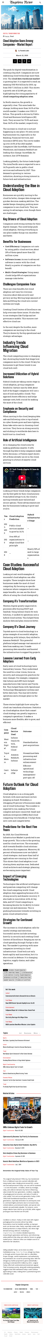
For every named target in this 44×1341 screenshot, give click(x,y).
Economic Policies (7, 1077)
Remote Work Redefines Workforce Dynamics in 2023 (21, 1161)
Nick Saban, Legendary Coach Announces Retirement (16, 1040)
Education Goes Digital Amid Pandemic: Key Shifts (20, 1145)
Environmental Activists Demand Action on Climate (20, 996)
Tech (4, 1071)
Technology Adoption (23, 980)
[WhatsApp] (29, 61)
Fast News (9, 1000)
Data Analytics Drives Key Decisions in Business (19, 1153)
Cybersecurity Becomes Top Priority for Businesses (20, 1136)
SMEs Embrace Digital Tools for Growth (13, 1067)
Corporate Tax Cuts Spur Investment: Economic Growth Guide (18, 1080)
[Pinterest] (24, 61)
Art (20, 1033)
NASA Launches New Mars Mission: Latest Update (20, 1024)
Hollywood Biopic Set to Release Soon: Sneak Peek (20, 1010)
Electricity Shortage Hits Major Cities (17, 1017)
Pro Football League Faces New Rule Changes (11, 1321)
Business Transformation (17, 970)
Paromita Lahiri (24, 51)
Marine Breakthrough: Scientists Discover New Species (17, 1047)
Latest (8, 993)
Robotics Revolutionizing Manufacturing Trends (15, 1073)
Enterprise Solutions (11, 977)
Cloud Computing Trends (12, 972)
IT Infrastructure (25, 977)
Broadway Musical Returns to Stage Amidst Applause (16, 1060)
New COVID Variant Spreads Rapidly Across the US (20, 1003)
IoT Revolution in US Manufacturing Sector (33, 1321)
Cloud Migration (26, 972)
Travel (4, 1051)
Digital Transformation (11, 33)
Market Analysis (9, 980)
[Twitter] (20, 61)
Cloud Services (8, 975)
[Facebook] (15, 61)
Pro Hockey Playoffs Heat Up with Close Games (15, 1087)
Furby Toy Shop (21, 1252)
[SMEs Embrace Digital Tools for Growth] (22, 1110)
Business (27, 1033)
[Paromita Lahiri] (16, 50)
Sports (5, 1038)
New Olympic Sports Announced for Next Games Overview (17, 1054)
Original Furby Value (9, 1233)
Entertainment (10, 1007)
